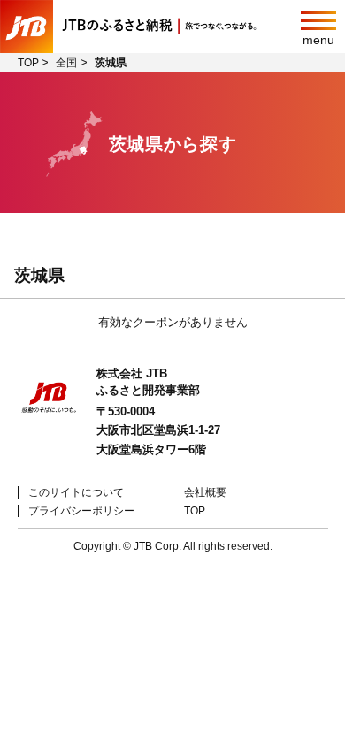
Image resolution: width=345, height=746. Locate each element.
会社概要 (205, 492)
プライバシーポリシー (81, 511)
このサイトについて (76, 492)
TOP (194, 511)
